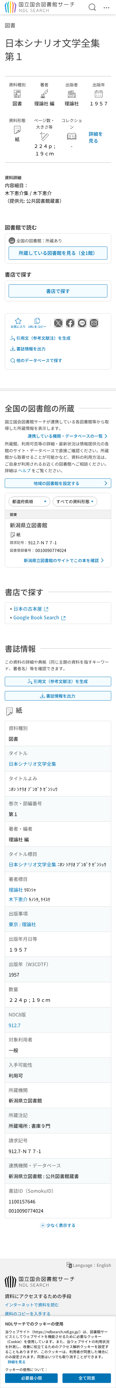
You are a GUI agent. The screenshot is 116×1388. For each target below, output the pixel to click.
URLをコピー (37, 326)
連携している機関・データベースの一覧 (65, 436)
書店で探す (58, 290)
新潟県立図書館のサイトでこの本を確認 (61, 560)
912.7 (15, 1025)
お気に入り (18, 326)
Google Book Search (36, 617)
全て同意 (87, 1378)
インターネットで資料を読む (32, 1305)
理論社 (16, 889)
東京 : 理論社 (22, 924)
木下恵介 (18, 899)
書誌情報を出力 (31, 349)
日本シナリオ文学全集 (32, 763)
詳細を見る (96, 137)
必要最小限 (31, 1378)
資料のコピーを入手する (28, 1314)
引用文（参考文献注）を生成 (43, 338)
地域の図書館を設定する (56, 483)
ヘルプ (24, 470)
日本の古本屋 (28, 608)
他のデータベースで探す (39, 360)
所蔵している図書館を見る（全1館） (58, 252)
